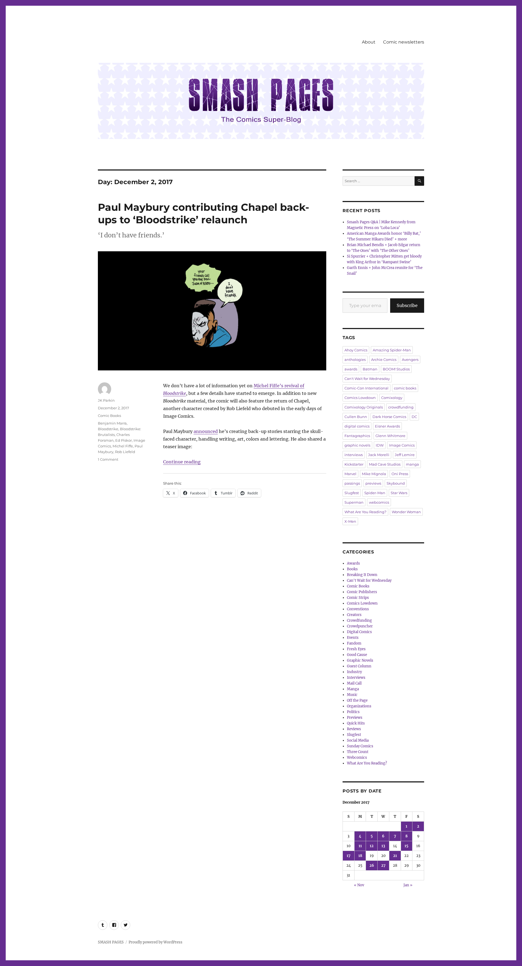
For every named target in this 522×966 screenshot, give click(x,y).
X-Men (350, 521)
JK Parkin (106, 400)
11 (360, 846)
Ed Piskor (123, 440)
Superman (353, 502)
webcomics (379, 502)
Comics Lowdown (360, 397)
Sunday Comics (360, 746)
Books (352, 569)
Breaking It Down (362, 574)
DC (414, 416)
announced (206, 431)
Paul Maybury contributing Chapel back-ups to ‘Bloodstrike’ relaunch (203, 213)
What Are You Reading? (365, 512)
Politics (353, 712)
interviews (353, 455)
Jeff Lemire (405, 455)
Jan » (407, 885)
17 (348, 855)
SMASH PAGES (111, 942)
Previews (354, 717)
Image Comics (402, 445)
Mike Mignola (374, 474)
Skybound (396, 483)
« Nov (359, 885)
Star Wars (399, 493)
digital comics (356, 426)
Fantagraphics (357, 436)
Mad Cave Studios (384, 464)
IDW (380, 445)
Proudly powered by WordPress (155, 942)
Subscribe (407, 305)
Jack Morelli (378, 455)
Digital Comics (359, 632)
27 (383, 865)
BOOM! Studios (396, 369)
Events (353, 637)
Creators (354, 614)
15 (406, 846)
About (368, 42)
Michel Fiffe (123, 446)
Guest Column (359, 666)
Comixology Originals (363, 407)
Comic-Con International (366, 388)
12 (372, 846)
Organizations (359, 706)
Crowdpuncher (360, 626)
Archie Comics (383, 359)
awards (350, 369)
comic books (405, 388)
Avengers (410, 359)
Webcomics (357, 757)
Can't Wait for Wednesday (367, 378)
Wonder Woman (406, 512)
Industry (354, 672)
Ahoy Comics (355, 350)
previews (373, 483)
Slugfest (351, 493)
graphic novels (357, 445)
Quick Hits (356, 723)
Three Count (357, 752)
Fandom (354, 643)
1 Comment (108, 459)
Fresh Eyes (356, 649)
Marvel (350, 474)
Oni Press (399, 474)
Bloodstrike (108, 429)
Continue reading (182, 462)
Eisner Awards (387, 426)
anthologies (355, 359)
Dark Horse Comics (389, 416)
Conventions (358, 609)
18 (360, 855)
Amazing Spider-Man (392, 350)
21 (395, 855)
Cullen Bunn (355, 416)
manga (412, 464)
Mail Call (354, 683)
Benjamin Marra (112, 423)
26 (371, 865)
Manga (353, 689)
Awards (353, 563)
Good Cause (357, 654)
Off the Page (357, 700)
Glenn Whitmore (390, 436)
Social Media (358, 740)
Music (352, 694)
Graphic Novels (360, 660)
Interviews (356, 677)
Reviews (354, 729)
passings (352, 483)
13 (383, 846)
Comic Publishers (362, 592)
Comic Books (109, 415)
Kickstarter (353, 464)
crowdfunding (401, 407)
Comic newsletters (403, 42)
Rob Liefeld (125, 452)
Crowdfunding (359, 620)
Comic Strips (358, 597)
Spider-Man (374, 493)
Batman (370, 369)
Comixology (391, 397)
